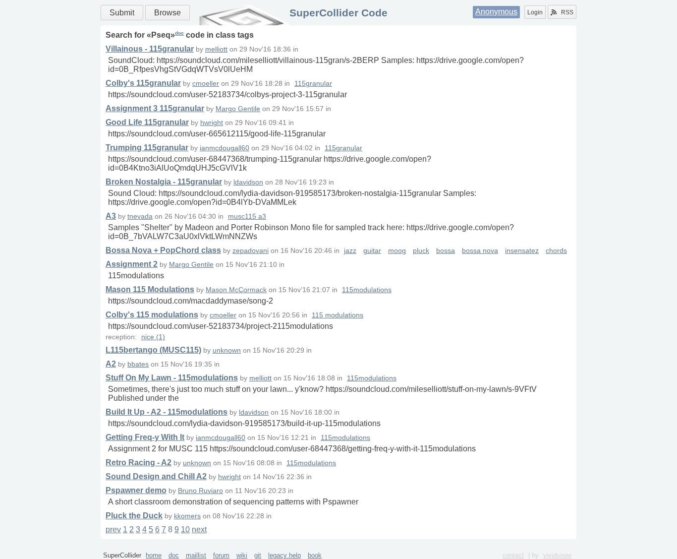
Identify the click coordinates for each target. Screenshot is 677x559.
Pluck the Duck (134, 515)
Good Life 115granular (147, 122)
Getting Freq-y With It (145, 437)
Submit (122, 12)
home (154, 555)
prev (113, 529)
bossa (445, 250)
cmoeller (205, 83)
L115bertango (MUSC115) (153, 350)
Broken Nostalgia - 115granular (164, 182)
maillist (196, 555)
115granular (313, 83)
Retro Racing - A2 (138, 462)
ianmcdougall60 (224, 148)
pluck (421, 250)
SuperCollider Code (338, 12)
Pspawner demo (136, 490)
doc (179, 33)
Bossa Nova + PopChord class (163, 250)
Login (535, 12)
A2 (111, 364)
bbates (138, 364)
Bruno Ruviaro (200, 491)
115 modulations (337, 315)
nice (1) (153, 337)
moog (397, 250)
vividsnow (557, 555)
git (257, 555)
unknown (227, 350)
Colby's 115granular (143, 83)
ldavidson (248, 182)
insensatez (522, 250)
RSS (567, 12)
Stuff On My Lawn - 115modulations (172, 377)
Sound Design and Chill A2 (156, 476)
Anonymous (496, 11)
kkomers (187, 516)
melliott (216, 49)
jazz (350, 250)
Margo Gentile (238, 109)
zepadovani (250, 250)
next (199, 529)
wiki (241, 555)
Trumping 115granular (147, 147)
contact (513, 555)
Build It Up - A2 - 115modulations (166, 412)
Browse (167, 12)
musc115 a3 (247, 216)
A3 (111, 216)
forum (221, 555)
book (315, 555)
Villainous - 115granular (150, 49)
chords (556, 250)
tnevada (140, 216)
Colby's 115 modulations (152, 315)
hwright (211, 122)
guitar (372, 250)
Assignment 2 (132, 264)
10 (185, 529)
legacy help (284, 555)
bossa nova (480, 250)
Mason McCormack (236, 290)
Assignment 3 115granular (155, 108)
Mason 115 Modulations (150, 289)
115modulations (367, 290)
